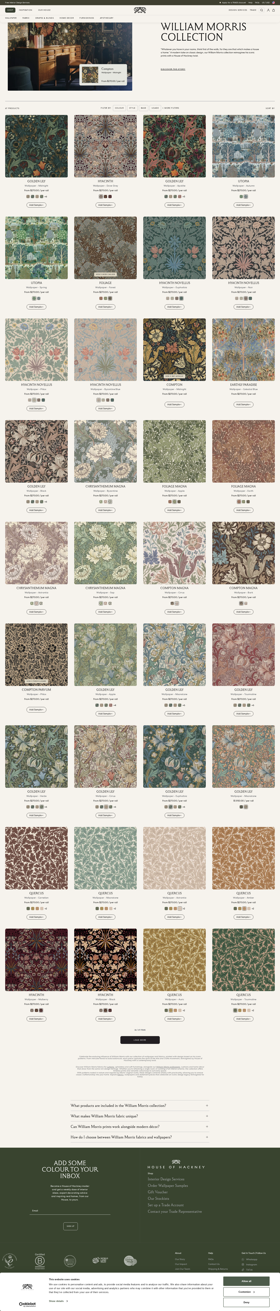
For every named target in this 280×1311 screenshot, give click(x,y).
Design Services (238, 10)
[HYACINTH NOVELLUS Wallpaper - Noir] (176, 298)
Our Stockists (158, 1198)
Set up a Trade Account (166, 1205)
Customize (245, 1291)
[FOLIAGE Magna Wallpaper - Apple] (105, 298)
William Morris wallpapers (168, 1067)
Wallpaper (11, 18)
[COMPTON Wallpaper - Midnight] (174, 349)
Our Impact (181, 1264)
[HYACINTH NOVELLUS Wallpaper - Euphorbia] (174, 248)
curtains (110, 1067)
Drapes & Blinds (44, 18)
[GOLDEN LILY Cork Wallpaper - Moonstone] (28, 196)
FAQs (257, 2)
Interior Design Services (166, 1179)
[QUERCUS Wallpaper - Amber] (37, 908)
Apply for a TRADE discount (234, 2)
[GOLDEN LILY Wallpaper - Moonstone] (174, 654)
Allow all (246, 1281)
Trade (253, 10)
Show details (56, 1301)
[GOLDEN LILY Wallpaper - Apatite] (174, 146)
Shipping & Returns (218, 1268)
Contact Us (214, 1264)
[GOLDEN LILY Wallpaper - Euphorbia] (32, 196)
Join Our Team (182, 1268)
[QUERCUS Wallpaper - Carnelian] (36, 858)
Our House (44, 10)
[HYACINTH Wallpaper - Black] (105, 196)
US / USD (266, 2)
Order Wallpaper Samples (168, 1185)
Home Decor (67, 18)
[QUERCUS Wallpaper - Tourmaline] (28, 908)
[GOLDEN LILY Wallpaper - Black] (36, 451)
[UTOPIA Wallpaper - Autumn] (243, 146)
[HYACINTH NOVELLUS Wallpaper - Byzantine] (167, 298)
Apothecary (107, 18)
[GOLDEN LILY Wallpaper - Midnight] (36, 146)
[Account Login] (268, 10)
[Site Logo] (140, 10)
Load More (140, 1040)
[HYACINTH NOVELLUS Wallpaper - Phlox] (172, 298)
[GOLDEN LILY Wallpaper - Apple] (105, 654)
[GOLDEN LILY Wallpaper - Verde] (41, 196)
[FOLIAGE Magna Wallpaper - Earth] (101, 298)
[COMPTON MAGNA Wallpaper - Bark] (172, 603)
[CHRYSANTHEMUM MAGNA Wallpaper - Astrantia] (105, 501)
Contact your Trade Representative (175, 1211)
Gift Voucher (158, 1192)
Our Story (180, 1259)
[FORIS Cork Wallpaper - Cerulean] (241, 806)
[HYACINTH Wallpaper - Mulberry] (110, 196)
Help (250, 2)
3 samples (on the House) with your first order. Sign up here (30, 2)
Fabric (26, 18)
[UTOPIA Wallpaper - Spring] (241, 196)
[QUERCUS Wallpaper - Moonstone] (105, 858)
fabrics (120, 1074)
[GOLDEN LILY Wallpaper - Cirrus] (37, 196)
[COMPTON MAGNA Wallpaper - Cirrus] (174, 553)
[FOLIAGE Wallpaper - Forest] (105, 248)
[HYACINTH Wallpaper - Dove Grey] (105, 146)
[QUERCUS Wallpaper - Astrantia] (41, 908)
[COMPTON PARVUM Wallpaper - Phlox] (36, 654)
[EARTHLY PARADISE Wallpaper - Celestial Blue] (243, 349)
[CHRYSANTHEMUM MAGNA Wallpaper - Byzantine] (105, 451)
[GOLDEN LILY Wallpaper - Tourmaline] (179, 196)
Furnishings (87, 18)
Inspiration (25, 10)
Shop (10, 10)
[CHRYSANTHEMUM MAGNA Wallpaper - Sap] (101, 501)
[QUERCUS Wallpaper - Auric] (32, 908)
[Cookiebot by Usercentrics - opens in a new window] (27, 1304)
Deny (246, 1302)
